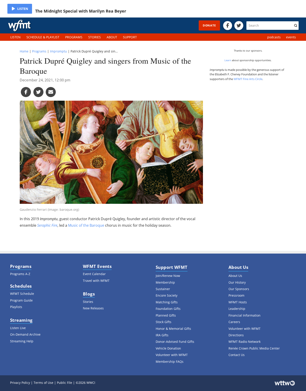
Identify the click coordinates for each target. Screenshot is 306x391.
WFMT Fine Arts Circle (248, 79)
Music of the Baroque (86, 225)
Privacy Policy (20, 382)
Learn (227, 60)
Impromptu (58, 51)
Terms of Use (43, 382)
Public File (64, 382)
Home (24, 51)
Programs (39, 51)
